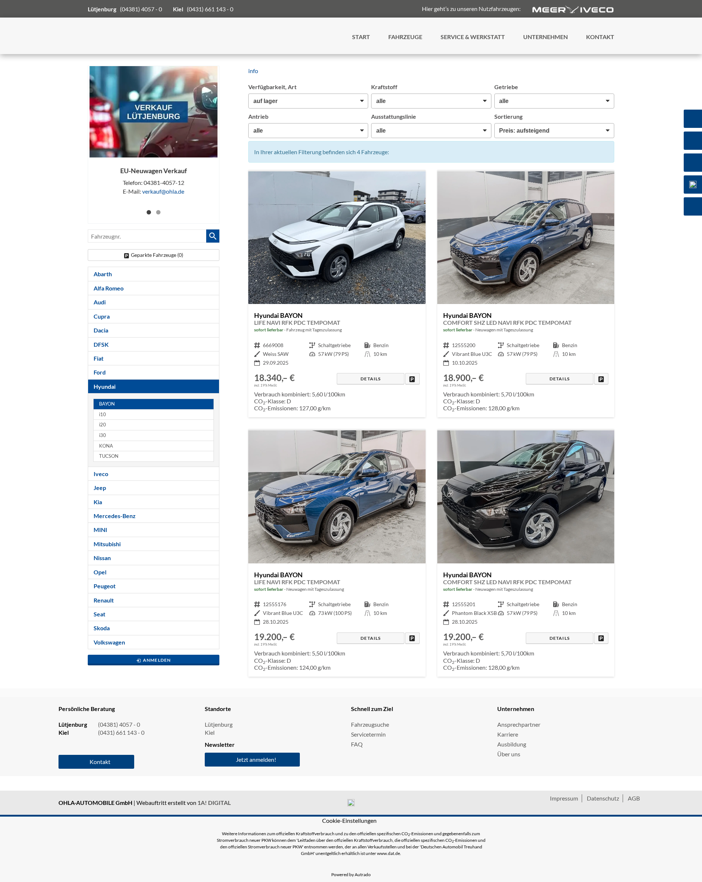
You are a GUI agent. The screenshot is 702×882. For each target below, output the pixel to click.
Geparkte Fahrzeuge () (157, 255)
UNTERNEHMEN (545, 36)
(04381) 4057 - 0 (141, 8)
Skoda (102, 627)
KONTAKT (600, 36)
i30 (102, 435)
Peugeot (105, 585)
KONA (106, 446)
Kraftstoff (384, 86)
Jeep (100, 487)
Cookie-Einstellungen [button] (349, 820)
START (361, 36)
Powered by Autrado (351, 874)
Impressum (564, 798)
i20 (102, 424)
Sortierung (508, 116)
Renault (104, 600)
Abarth (103, 273)
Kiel (210, 732)
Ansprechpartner (518, 724)
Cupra (102, 316)
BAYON (107, 404)
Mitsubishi (107, 543)
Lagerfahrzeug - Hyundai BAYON (336, 294)
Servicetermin (368, 734)
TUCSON (108, 456)
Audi (100, 302)
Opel (100, 572)
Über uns (508, 753)
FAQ (357, 744)
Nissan (102, 557)
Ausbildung (511, 744)
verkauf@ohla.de (163, 191)
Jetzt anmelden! (256, 759)
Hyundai (105, 386)
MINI (100, 529)
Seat (99, 614)
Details (371, 378)
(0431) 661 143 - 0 (210, 8)
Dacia (101, 330)
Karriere (507, 734)
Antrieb (258, 116)
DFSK (101, 344)
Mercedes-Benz (115, 515)
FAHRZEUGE (405, 36)
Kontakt (100, 761)
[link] (412, 378)
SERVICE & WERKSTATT (473, 36)
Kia (98, 501)
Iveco (101, 473)
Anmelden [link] (157, 660)
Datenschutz (603, 798)
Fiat (98, 358)
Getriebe (506, 86)
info (253, 70)
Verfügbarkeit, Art (272, 86)
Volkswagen (109, 642)
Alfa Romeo (109, 288)
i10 (102, 414)
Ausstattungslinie (393, 116)
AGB (634, 798)
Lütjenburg (219, 724)
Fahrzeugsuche (370, 724)
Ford (100, 372)
